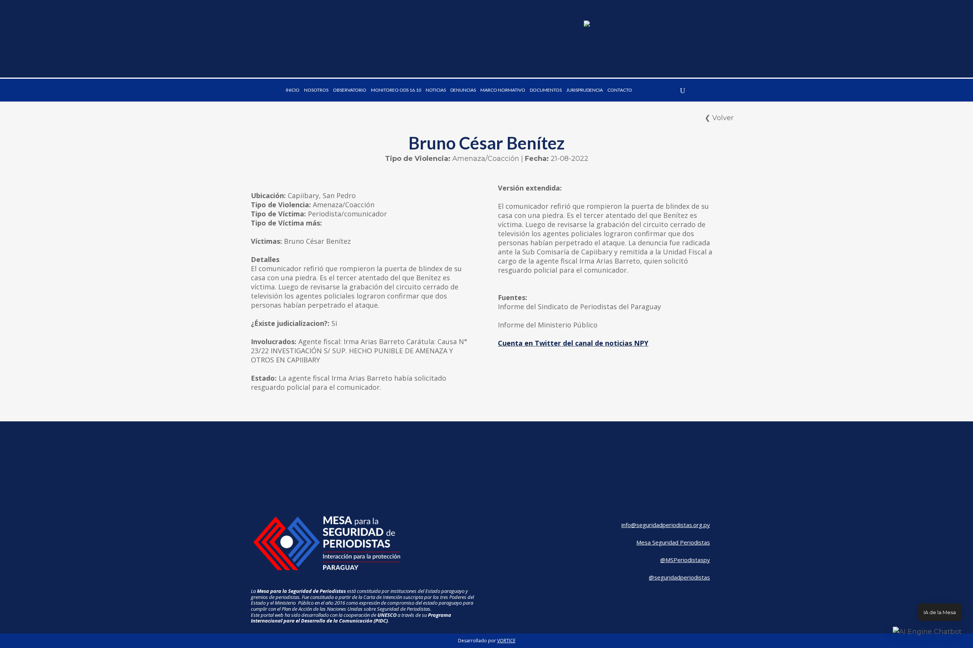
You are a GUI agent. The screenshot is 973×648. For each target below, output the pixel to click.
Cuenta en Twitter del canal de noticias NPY (573, 343)
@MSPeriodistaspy (685, 560)
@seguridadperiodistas (679, 577)
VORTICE (506, 640)
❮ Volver (719, 118)
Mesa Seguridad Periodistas (673, 542)
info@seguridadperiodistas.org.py (665, 525)
